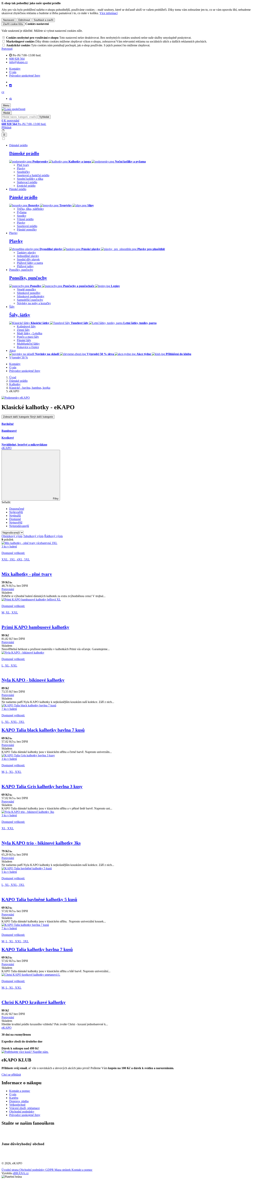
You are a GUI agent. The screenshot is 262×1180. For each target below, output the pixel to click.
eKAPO (7, 448)
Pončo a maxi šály (28, 336)
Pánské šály (24, 340)
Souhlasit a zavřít (43, 20)
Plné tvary (23, 165)
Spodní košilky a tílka (30, 178)
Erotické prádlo (26, 185)
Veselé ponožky (26, 289)
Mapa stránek (63, 1169)
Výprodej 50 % (18, 357)
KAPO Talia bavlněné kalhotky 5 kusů (39, 899)
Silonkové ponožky (28, 293)
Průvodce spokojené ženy (24, 75)
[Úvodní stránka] (13, 109)
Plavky (21, 168)
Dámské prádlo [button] (18, 145)
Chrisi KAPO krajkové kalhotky (34, 1002)
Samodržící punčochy (30, 299)
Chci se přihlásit (11, 1074)
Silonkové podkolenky (30, 296)
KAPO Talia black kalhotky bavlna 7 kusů (43, 729)
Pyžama (21, 212)
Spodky (21, 215)
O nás (12, 72)
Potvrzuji (7, 48)
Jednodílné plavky (28, 256)
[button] (3, 92)
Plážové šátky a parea (30, 262)
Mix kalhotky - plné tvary (27, 574)
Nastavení (8, 20)
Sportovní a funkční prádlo (33, 175)
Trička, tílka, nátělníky (30, 208)
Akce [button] (12, 350)
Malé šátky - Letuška (29, 333)
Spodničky (23, 171)
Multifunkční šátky (28, 343)
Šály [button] (12, 306)
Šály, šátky (19, 314)
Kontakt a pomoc (19, 1090)
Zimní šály (23, 329)
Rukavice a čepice (28, 347)
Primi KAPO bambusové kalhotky (35, 627)
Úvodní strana (10, 1169)
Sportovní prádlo (27, 226)
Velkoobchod (17, 1104)
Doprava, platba (19, 1101)
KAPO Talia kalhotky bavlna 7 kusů (37, 949)
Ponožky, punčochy (28, 277)
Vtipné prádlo (25, 219)
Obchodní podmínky (21, 1111)
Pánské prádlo (23, 197)
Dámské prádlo (24, 153)
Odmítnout (24, 20)
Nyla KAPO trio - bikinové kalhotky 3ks (41, 842)
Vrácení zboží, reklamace (24, 1108)
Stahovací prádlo (27, 182)
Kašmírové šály (26, 326)
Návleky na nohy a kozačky (34, 303)
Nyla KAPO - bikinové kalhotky (33, 680)
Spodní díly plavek (28, 259)
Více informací (109, 13)
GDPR (49, 1169)
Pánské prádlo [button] (17, 189)
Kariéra (13, 1097)
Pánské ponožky (27, 229)
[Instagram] (10, 85)
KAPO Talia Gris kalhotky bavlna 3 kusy (42, 786)
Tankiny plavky (26, 252)
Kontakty (15, 68)
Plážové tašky (25, 266)
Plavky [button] (13, 233)
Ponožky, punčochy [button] (21, 269)
